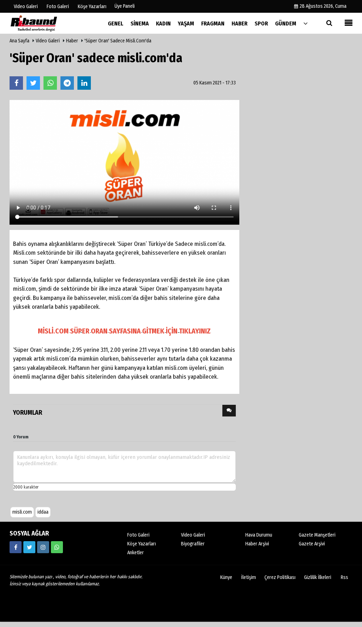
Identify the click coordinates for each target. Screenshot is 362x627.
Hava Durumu (258, 535)
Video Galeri (48, 41)
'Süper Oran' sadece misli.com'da (117, 41)
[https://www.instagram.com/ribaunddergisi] (43, 547)
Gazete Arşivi (312, 544)
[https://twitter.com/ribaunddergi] (29, 547)
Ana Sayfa (19, 41)
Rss (344, 577)
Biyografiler (193, 544)
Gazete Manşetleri (317, 535)
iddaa (42, 512)
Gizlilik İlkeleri (317, 577)
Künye (226, 577)
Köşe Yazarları (141, 544)
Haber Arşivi (257, 544)
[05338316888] (57, 547)
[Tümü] (305, 23)
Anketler (135, 553)
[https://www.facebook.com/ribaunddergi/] (16, 547)
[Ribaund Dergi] (45, 23)
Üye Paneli (125, 6)
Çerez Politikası (280, 577)
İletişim (248, 577)
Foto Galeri (138, 535)
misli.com (22, 512)
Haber (72, 41)
